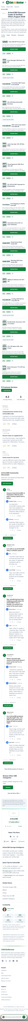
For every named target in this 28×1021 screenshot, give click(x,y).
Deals (8, 35)
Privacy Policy (4, 994)
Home (3, 7)
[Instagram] (9, 961)
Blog (2, 973)
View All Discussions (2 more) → (14, 769)
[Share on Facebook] (10, 836)
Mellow (5, 890)
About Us (3, 989)
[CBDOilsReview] (15, 2)
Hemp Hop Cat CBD (8, 896)
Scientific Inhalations (9, 899)
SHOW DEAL (14, 70)
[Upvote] (10, 516)
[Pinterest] (17, 961)
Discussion (21, 35)
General (16, 7)
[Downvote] (14, 516)
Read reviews (8, 875)
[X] (6, 961)
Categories (4, 970)
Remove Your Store (6, 980)
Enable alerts (8, 871)
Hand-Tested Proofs (6, 975)
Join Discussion (8, 538)
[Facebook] (2, 961)
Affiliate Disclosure (5, 999)
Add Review (6, 390)
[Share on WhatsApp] (17, 836)
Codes (3, 35)
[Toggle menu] (3, 2)
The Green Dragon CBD (9, 887)
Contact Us (4, 991)
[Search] (25, 2)
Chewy (5, 893)
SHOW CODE (14, 49)
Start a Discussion (7, 483)
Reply (19, 515)
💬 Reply (14, 424)
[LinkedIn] (13, 961)
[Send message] (23, 1017)
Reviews (13, 35)
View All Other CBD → (14, 793)
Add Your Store (5, 978)
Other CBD (9, 7)
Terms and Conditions (6, 997)
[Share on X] (14, 836)
